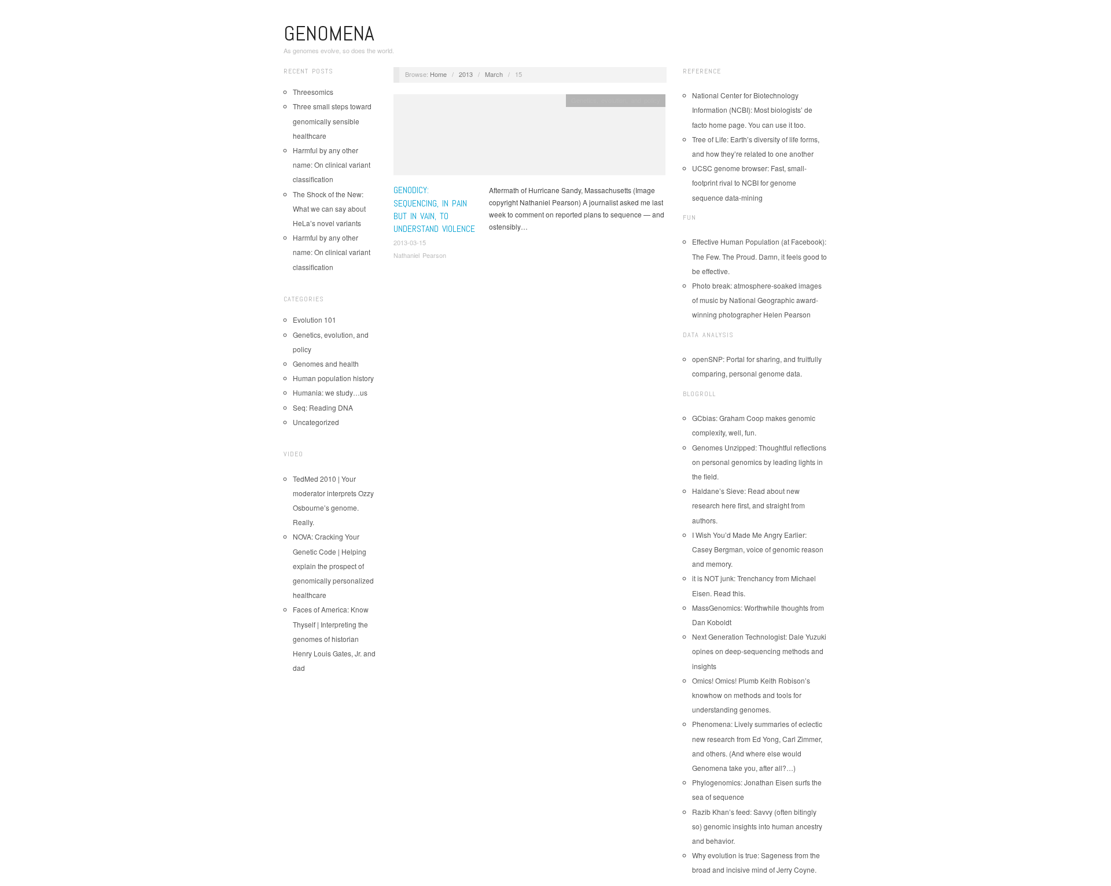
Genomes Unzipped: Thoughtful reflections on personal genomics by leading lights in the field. (759, 461)
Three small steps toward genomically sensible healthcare (332, 120)
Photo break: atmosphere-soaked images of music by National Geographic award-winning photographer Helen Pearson (757, 299)
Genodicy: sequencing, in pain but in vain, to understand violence (434, 209)
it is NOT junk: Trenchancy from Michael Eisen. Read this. (754, 585)
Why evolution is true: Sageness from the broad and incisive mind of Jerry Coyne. (756, 862)
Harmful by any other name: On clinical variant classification (331, 164)
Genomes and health (326, 363)
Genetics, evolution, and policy (615, 100)
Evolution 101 (314, 319)
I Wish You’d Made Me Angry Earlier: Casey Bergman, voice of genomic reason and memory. (757, 549)
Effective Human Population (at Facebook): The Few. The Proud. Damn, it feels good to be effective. (759, 256)
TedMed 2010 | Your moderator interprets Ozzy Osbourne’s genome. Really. (333, 500)
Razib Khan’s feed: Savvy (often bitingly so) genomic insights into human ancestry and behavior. (757, 826)
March (494, 74)
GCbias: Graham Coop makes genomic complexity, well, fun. (753, 425)
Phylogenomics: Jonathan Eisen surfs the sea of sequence (757, 789)
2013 (466, 74)
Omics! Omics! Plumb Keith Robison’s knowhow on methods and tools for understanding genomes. (751, 694)
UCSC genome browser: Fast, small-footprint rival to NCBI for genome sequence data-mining (749, 182)
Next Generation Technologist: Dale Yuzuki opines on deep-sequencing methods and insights (759, 651)
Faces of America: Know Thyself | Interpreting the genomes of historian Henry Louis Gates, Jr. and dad (334, 638)
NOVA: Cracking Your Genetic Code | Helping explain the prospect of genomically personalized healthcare (333, 565)
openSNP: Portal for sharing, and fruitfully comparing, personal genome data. (757, 366)
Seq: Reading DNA (323, 407)
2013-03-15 (409, 242)
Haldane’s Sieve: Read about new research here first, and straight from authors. (748, 505)
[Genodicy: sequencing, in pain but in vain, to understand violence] (529, 138)
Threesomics (313, 92)
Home (438, 74)
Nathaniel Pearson (419, 255)
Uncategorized (316, 422)
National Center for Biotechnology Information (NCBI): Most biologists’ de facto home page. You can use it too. (752, 109)
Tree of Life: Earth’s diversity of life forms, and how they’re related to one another (755, 146)
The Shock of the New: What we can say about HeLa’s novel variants (329, 208)
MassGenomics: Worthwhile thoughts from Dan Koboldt (758, 615)
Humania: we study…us (330, 392)
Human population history (333, 378)
